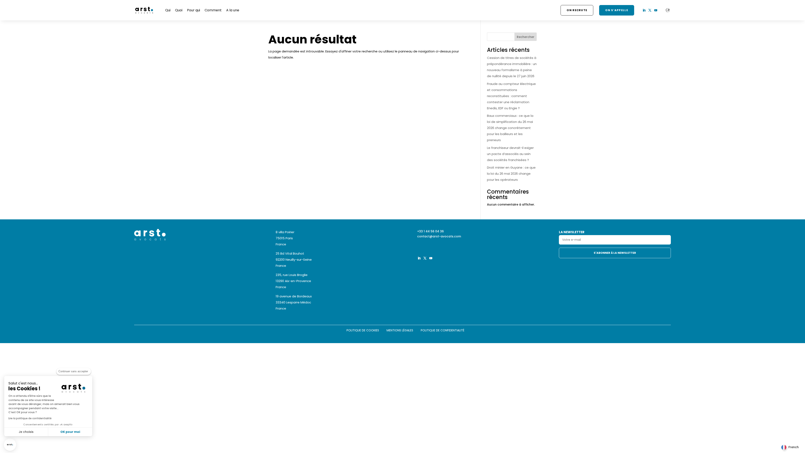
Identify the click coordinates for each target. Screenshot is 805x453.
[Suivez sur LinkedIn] (644, 10)
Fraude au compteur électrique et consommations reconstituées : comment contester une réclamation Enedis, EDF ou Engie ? (511, 96)
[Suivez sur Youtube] (656, 10)
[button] (10, 445)
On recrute (577, 10)
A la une (232, 10)
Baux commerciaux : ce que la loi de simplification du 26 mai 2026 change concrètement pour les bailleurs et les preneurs (510, 127)
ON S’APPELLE (616, 10)
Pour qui (193, 10)
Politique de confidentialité (442, 330)
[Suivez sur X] (650, 10)
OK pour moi (70, 432)
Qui (167, 10)
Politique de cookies (363, 330)
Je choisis (26, 432)
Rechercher (525, 37)
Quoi (178, 10)
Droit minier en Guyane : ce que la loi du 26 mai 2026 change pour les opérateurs (511, 173)
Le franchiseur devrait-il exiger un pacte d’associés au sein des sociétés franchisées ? (510, 154)
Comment (213, 10)
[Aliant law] (668, 10)
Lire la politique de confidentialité (30, 418)
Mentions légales (400, 330)
